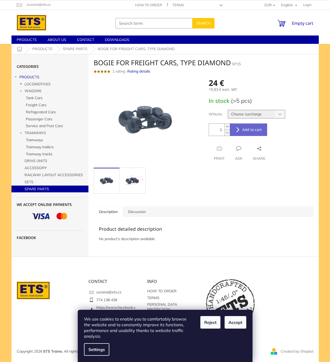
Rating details (138, 71)
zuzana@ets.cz (109, 292)
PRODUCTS (29, 77)
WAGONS (33, 90)
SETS (29, 182)
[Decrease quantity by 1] (227, 133)
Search (203, 23)
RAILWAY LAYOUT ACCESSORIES (54, 175)
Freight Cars (36, 105)
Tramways (34, 140)
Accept (235, 322)
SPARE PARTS (37, 189)
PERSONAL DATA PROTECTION (162, 307)
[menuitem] (26, 39)
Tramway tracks (39, 154)
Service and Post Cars (44, 125)
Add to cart (252, 129)
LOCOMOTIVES (38, 84)
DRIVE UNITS (36, 160)
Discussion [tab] (137, 211)
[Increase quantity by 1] (227, 127)
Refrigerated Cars (41, 112)
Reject (210, 322)
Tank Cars (34, 98)
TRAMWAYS (35, 132)
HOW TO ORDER (148, 5)
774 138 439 (106, 300)
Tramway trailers (40, 147)
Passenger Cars (39, 119)
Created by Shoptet (297, 351)
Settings (96, 349)
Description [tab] (108, 211)
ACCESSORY (36, 167)
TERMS (178, 5)
